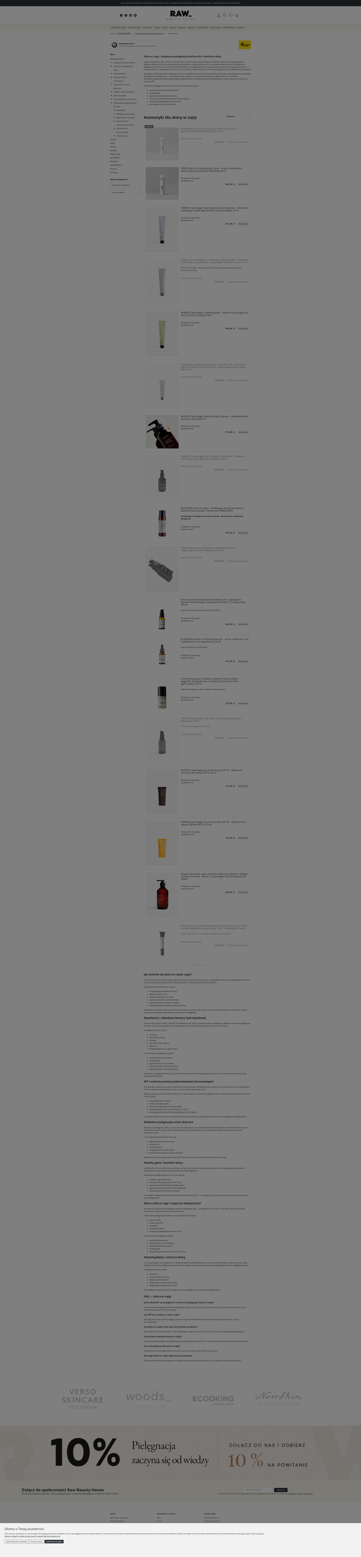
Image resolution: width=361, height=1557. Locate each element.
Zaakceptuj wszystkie (54, 1542)
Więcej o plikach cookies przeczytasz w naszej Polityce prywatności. (32, 1536)
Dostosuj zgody (37, 1542)
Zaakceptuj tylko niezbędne (16, 1542)
